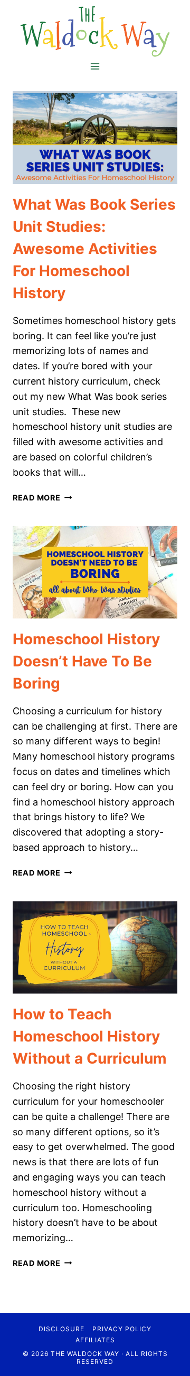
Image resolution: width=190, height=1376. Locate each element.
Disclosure (61, 1329)
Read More (42, 497)
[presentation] (95, 137)
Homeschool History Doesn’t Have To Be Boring (86, 661)
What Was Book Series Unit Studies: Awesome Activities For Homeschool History (94, 248)
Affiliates (95, 1340)
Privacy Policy (121, 1329)
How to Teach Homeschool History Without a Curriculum (90, 1036)
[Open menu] (95, 66)
